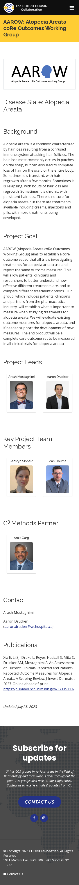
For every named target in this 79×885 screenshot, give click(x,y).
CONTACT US (39, 802)
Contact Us (14, 874)
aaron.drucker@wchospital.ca (28, 626)
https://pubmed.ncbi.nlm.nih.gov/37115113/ (38, 689)
